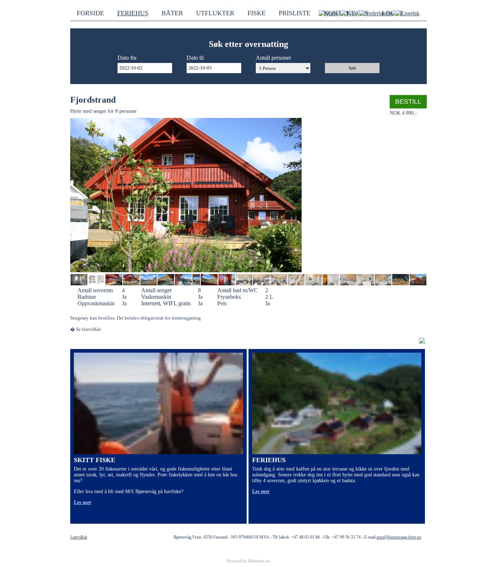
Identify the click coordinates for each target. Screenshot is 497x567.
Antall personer (273, 58)
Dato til (195, 58)
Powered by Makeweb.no (248, 561)
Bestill (408, 101)
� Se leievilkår (85, 329)
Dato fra (127, 58)
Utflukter (215, 13)
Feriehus (132, 13)
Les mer (82, 502)
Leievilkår (78, 537)
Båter (172, 13)
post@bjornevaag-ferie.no (399, 537)
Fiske (256, 13)
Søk (352, 68)
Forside (90, 13)
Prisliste (294, 13)
